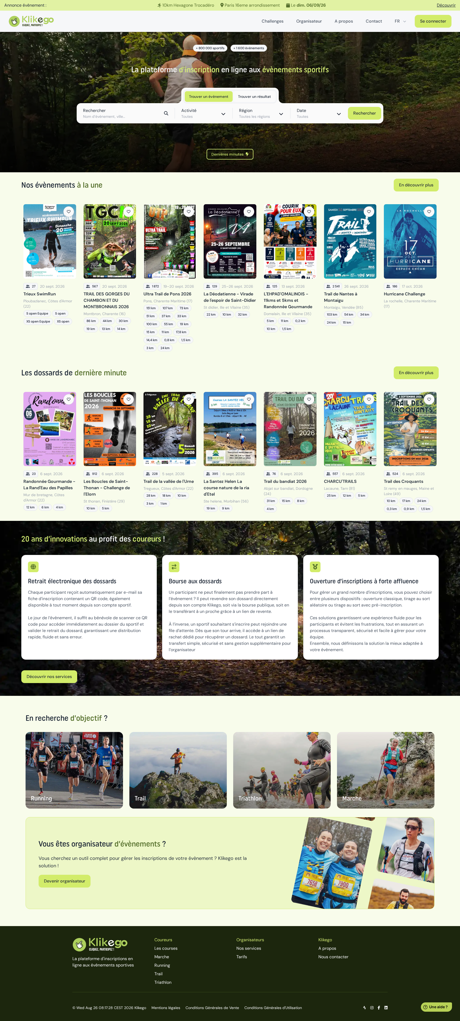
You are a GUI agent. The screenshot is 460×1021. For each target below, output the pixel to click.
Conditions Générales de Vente (212, 1007)
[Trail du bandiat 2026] (290, 452)
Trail (158, 974)
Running (162, 965)
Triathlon (162, 982)
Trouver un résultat (254, 96)
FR (397, 21)
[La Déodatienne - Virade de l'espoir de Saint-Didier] (230, 278)
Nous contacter (333, 957)
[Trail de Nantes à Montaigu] (350, 278)
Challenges (273, 21)
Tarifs (241, 957)
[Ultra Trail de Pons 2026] (169, 278)
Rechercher (364, 113)
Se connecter (433, 21)
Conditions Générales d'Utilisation (273, 1007)
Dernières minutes (227, 154)
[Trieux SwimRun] (49, 278)
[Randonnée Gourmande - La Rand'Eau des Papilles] (49, 452)
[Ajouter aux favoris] (68, 211)
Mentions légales (165, 1007)
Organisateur (309, 21)
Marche (161, 957)
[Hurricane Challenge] (410, 278)
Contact (374, 21)
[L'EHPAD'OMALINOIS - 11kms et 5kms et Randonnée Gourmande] (290, 278)
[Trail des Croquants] (410, 452)
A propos (344, 21)
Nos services (248, 948)
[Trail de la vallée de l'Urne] (169, 452)
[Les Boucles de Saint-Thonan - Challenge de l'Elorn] (109, 452)
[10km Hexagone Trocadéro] (230, 5)
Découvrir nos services (49, 676)
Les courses (166, 948)
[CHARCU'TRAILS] (350, 452)
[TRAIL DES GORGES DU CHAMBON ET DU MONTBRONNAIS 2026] (109, 278)
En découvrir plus (416, 185)
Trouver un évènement (208, 96)
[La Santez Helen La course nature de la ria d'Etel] (230, 452)
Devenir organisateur (64, 881)
